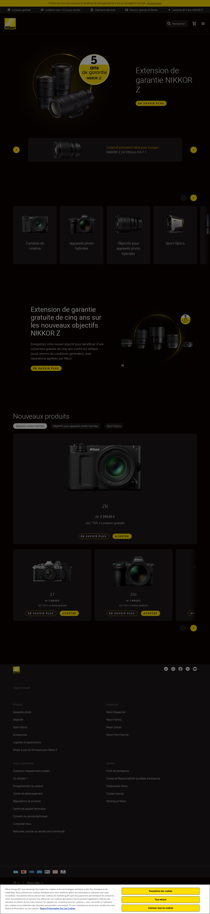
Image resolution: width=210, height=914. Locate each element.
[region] (105, 899)
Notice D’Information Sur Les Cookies (57, 908)
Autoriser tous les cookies (160, 907)
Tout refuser (161, 899)
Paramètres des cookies (160, 891)
